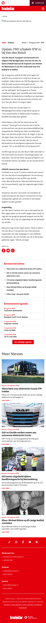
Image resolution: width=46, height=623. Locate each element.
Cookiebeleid (38, 605)
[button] (38, 3)
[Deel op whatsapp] (13, 250)
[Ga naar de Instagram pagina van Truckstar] (16, 542)
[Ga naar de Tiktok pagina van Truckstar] (9, 542)
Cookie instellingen (27, 605)
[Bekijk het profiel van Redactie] (8, 42)
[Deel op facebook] (3, 250)
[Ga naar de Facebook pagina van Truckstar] (23, 542)
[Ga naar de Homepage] (8, 8)
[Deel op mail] (8, 250)
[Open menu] (43, 8)
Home (5, 16)
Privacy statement (16, 605)
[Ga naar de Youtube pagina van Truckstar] (30, 542)
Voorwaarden (23, 608)
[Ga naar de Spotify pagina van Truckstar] (37, 542)
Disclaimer (7, 605)
